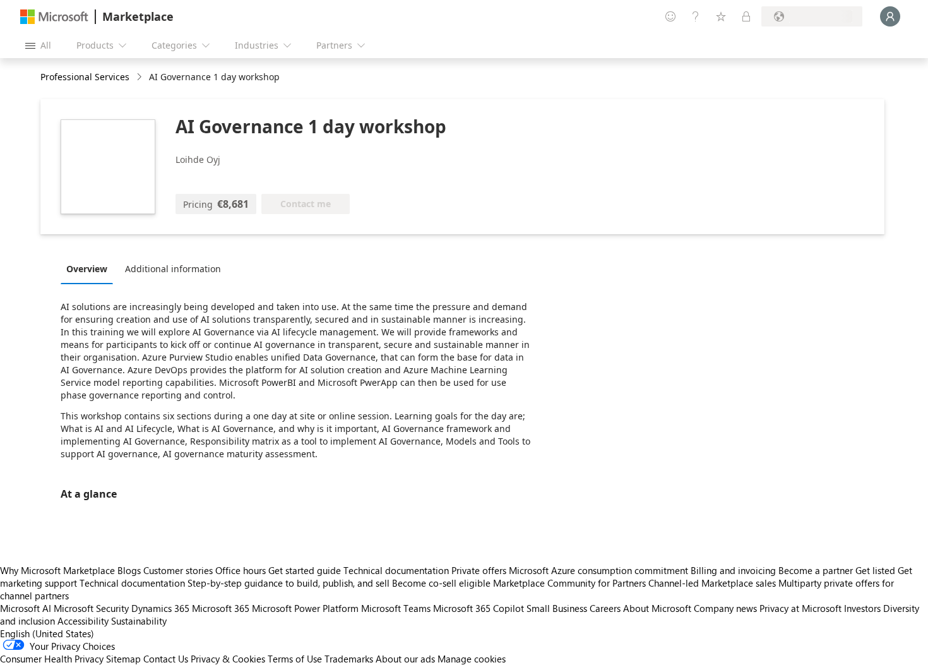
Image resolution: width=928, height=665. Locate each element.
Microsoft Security (91, 608)
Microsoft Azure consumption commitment (600, 570)
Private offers (478, 570)
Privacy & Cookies (228, 658)
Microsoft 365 (220, 608)
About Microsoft (657, 608)
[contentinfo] (140, 77)
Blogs (129, 570)
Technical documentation (396, 570)
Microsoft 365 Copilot (478, 608)
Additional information (173, 269)
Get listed (875, 570)
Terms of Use (295, 658)
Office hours (240, 570)
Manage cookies (471, 658)
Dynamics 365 (160, 608)
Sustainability (139, 620)
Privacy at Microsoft (800, 608)
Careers (605, 608)
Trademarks (348, 658)
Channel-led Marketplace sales (712, 583)
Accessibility (83, 620)
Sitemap (123, 658)
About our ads (405, 658)
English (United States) (47, 633)
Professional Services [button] (84, 77)
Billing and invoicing (733, 570)
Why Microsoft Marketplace (57, 570)
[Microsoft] (54, 16)
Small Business (556, 608)
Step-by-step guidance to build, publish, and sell (288, 583)
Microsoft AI (25, 608)
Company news (725, 608)
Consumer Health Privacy (52, 658)
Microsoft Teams (396, 608)
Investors (862, 608)
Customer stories (178, 570)
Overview (86, 269)
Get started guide (304, 570)
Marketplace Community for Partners (569, 583)
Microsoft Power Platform (305, 608)
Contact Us (165, 658)
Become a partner (815, 570)
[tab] (90, 268)
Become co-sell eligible (441, 583)
